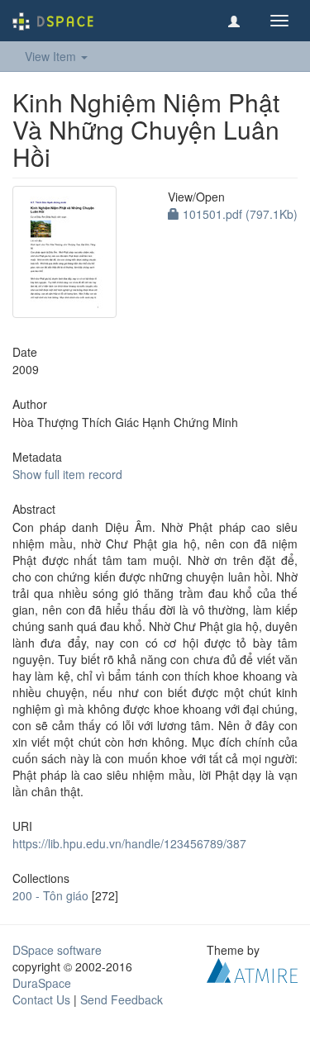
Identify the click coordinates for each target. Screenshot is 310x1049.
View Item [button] (52, 56)
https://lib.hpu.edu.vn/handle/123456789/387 (129, 843)
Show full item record (67, 474)
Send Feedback (121, 999)
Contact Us (41, 999)
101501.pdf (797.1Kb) (238, 214)
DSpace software (57, 950)
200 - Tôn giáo (50, 895)
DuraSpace (41, 983)
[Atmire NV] (252, 969)
